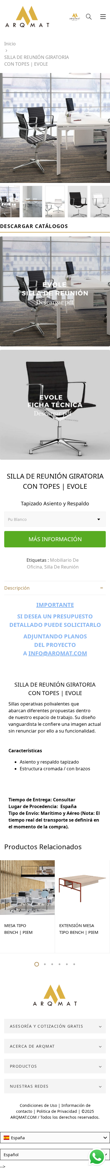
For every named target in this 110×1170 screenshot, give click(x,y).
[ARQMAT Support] (74, 17)
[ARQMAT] (55, 995)
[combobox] (55, 1137)
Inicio (10, 44)
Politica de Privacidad (57, 1111)
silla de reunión (61, 567)
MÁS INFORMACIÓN (55, 539)
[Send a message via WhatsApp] (97, 1157)
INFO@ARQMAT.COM (57, 653)
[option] (55, 128)
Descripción (17, 588)
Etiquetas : (38, 560)
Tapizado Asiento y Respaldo (55, 503)
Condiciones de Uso (38, 1105)
